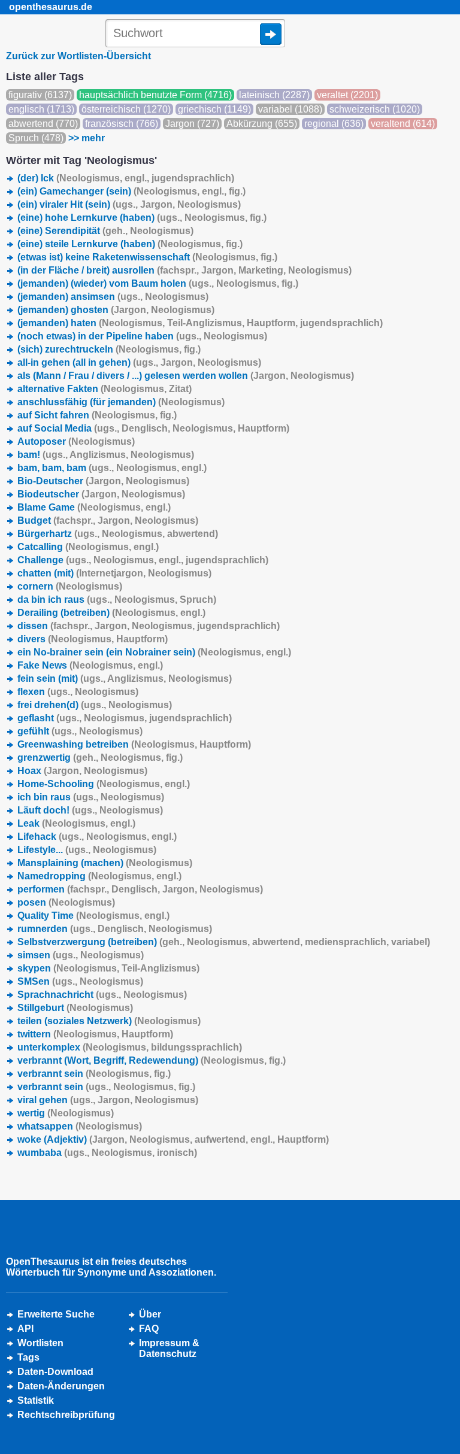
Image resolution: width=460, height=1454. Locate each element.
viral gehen (107, 1100)
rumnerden (114, 929)
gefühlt (80, 731)
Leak (76, 823)
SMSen (80, 981)
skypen (108, 968)
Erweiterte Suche (56, 1314)
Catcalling (88, 547)
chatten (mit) (114, 573)
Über (150, 1314)
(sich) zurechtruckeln (109, 349)
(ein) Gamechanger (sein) (131, 191)
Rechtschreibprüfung (66, 1415)
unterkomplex (129, 1047)
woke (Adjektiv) (173, 1139)
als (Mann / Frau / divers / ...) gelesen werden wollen (185, 376)
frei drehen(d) (94, 705)
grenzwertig (100, 757)
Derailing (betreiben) (111, 613)
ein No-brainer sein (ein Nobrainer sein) (154, 652)
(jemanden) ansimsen (112, 297)
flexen (77, 692)
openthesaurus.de (50, 7)
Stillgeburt (75, 1008)
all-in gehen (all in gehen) (139, 362)
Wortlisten (40, 1343)
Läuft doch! (90, 810)
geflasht (124, 718)
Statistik (35, 1400)
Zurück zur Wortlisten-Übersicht (78, 56)
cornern (69, 586)
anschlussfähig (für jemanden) (121, 402)
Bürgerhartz (117, 534)
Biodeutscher (101, 494)
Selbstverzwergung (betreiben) (223, 942)
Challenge (142, 560)
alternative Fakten (104, 389)
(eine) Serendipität (105, 231)
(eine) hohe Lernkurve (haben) (142, 218)
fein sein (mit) (124, 678)
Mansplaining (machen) (104, 863)
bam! (105, 455)
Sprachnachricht (102, 994)
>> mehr (86, 138)
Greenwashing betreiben (134, 744)
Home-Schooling (103, 784)
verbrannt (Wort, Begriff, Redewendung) (151, 1060)
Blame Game (94, 507)
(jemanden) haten (200, 323)
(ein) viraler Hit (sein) (129, 204)
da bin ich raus (116, 599)
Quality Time (93, 915)
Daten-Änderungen (61, 1386)
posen (66, 902)
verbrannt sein (94, 1074)
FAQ (149, 1329)
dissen (148, 626)
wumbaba (107, 1153)
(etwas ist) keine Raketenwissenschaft (147, 257)
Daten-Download (55, 1372)
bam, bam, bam (112, 468)
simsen (80, 955)
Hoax (82, 771)
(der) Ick (125, 178)
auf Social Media (153, 428)
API (25, 1329)
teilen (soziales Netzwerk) (109, 1021)
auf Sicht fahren (97, 415)
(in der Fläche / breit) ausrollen (184, 270)
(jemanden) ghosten (115, 310)
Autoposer (76, 441)
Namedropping (99, 876)
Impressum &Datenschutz (169, 1348)
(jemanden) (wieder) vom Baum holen (157, 283)
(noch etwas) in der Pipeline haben (142, 336)
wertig (65, 1113)
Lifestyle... (86, 850)
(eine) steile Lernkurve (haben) (130, 244)
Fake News (90, 665)
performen (140, 889)
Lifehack (97, 836)
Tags (28, 1357)
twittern (95, 1034)
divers (92, 639)
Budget (107, 520)
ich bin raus (90, 797)
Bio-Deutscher (103, 481)
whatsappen (79, 1126)
